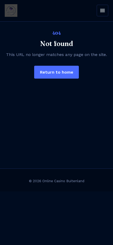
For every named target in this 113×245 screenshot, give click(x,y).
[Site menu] (102, 10)
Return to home (56, 72)
